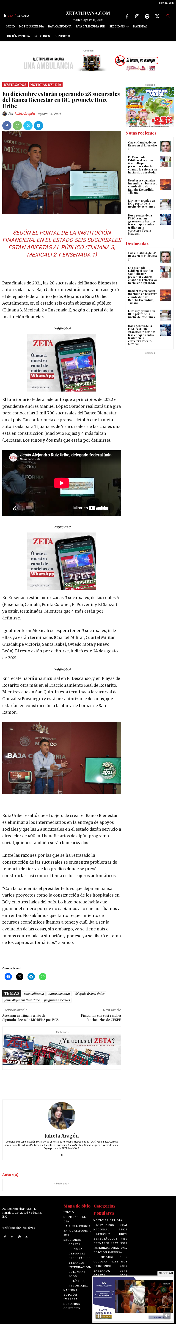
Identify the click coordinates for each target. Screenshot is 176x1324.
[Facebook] (127, 16)
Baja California (34, 993)
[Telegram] (38, 125)
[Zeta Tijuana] (88, 13)
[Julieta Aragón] (5, 113)
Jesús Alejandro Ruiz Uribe (21, 1000)
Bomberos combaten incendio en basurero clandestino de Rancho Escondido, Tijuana (142, 186)
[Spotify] (147, 16)
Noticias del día (45, 85)
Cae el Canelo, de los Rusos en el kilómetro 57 (142, 145)
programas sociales (57, 1000)
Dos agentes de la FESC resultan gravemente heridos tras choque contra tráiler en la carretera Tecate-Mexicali (141, 224)
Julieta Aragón (24, 114)
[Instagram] (137, 16)
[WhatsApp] (17, 125)
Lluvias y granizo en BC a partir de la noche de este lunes (141, 203)
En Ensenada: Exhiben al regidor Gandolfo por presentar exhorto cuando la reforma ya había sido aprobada (142, 164)
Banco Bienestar (59, 993)
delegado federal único (89, 993)
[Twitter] (157, 16)
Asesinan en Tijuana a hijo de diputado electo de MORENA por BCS (30, 1017)
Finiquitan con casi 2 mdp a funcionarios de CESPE (101, 1017)
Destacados (15, 85)
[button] (168, 16)
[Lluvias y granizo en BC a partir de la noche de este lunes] (165, 204)
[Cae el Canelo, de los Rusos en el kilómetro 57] (165, 146)
